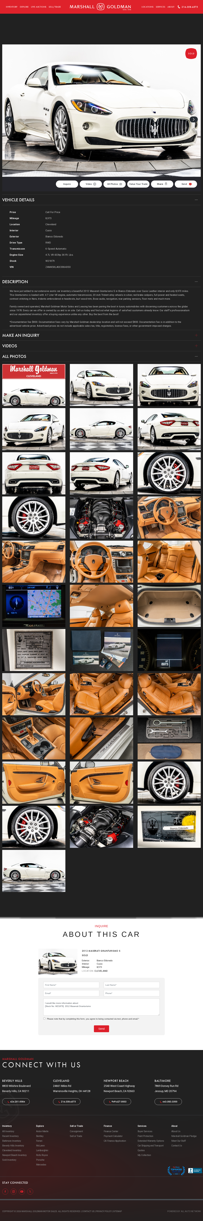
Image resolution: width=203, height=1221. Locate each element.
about (170, 7)
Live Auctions (38, 7)
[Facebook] (5, 1191)
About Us (175, 1131)
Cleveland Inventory (11, 1150)
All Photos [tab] (14, 356)
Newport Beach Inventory (14, 1155)
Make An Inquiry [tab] (20, 335)
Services (160, 7)
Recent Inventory (10, 1136)
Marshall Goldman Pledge (183, 1136)
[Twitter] (30, 1191)
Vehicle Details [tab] (18, 199)
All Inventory (8, 1131)
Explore (24, 7)
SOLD (193, 29)
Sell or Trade (76, 1136)
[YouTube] (22, 1191)
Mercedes (41, 1164)
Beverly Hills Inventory (13, 1145)
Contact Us (176, 1145)
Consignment (76, 1131)
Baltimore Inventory (11, 1140)
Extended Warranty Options (151, 1140)
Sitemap (117, 1211)
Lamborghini (42, 1150)
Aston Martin (42, 1131)
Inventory (12, 7)
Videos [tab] (9, 346)
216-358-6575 (68, 1101)
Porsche (40, 1159)
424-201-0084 (17, 1101)
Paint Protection (145, 1136)
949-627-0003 (119, 1101)
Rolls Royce (42, 1155)
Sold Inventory (9, 1159)
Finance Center (111, 1131)
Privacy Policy (104, 1211)
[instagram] (14, 1191)
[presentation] (9, 119)
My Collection (144, 1155)
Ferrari (39, 1140)
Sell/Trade (55, 7)
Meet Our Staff (178, 1140)
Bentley (40, 1136)
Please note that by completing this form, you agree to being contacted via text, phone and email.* (93, 1019)
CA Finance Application (115, 1140)
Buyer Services (145, 1131)
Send (184, 184)
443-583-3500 (169, 1101)
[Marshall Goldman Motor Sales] (100, 6)
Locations (148, 7)
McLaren (40, 1145)
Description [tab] (15, 281)
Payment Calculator (113, 1136)
